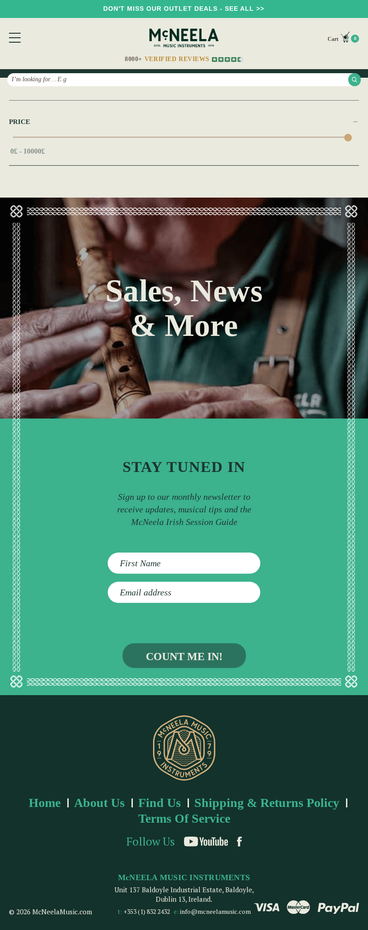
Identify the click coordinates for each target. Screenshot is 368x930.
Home (45, 803)
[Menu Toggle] (15, 38)
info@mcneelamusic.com (215, 911)
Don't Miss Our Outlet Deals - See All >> (183, 8)
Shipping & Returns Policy (266, 803)
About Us (99, 803)
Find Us (159, 803)
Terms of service (184, 818)
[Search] (354, 79)
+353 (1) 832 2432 (146, 911)
